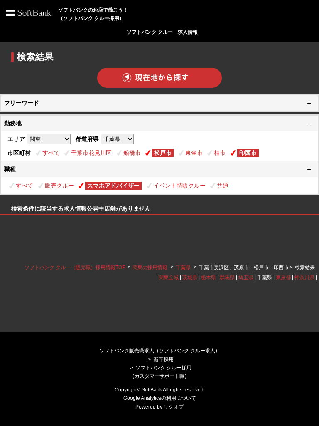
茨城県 (189, 277)
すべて (51, 152)
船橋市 (132, 152)
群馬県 (227, 277)
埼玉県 (245, 277)
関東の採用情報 (151, 267)
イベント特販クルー (179, 185)
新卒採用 (164, 359)
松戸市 (163, 152)
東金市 (194, 152)
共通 (222, 185)
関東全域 (169, 277)
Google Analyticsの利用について (159, 398)
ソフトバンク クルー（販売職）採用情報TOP (75, 267)
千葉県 (183, 267)
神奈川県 (304, 277)
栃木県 (208, 277)
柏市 (220, 152)
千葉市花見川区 (91, 152)
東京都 (283, 277)
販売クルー (59, 185)
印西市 (248, 152)
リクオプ (174, 407)
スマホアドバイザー (113, 185)
